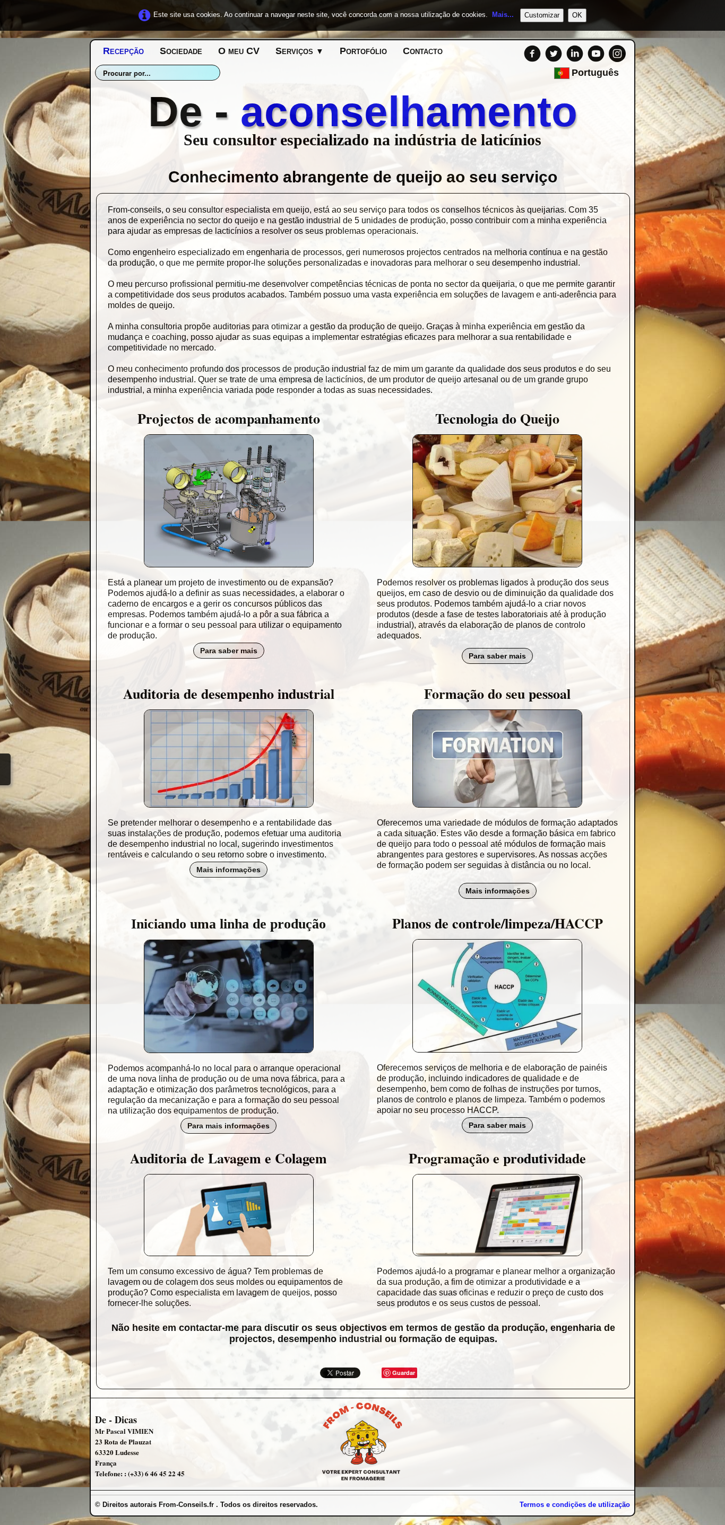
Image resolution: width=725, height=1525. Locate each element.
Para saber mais (228, 650)
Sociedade (181, 51)
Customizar (541, 15)
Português (597, 72)
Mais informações (228, 869)
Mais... (503, 15)
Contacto (423, 51)
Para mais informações (228, 1125)
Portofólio (363, 51)
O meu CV (239, 51)
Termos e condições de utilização (575, 1505)
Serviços (299, 51)
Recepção (123, 51)
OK (577, 15)
